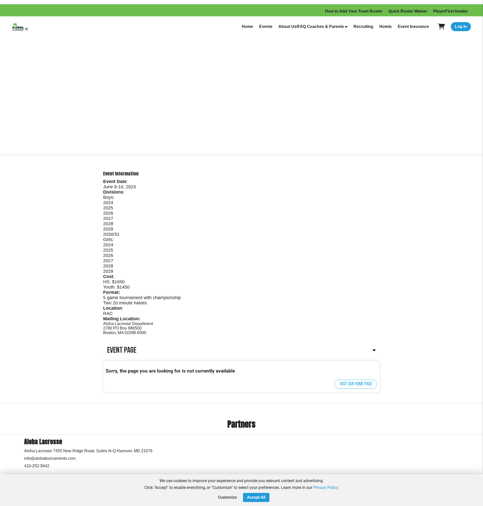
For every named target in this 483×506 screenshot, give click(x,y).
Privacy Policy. (326, 487)
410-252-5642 (36, 466)
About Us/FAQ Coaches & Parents (311, 26)
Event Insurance (413, 26)
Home (247, 26)
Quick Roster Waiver (407, 11)
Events (265, 26)
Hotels (385, 26)
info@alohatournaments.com (49, 458)
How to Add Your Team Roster (353, 11)
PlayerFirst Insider (450, 11)
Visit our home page (356, 384)
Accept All (256, 497)
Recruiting (363, 26)
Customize (227, 497)
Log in (461, 26)
